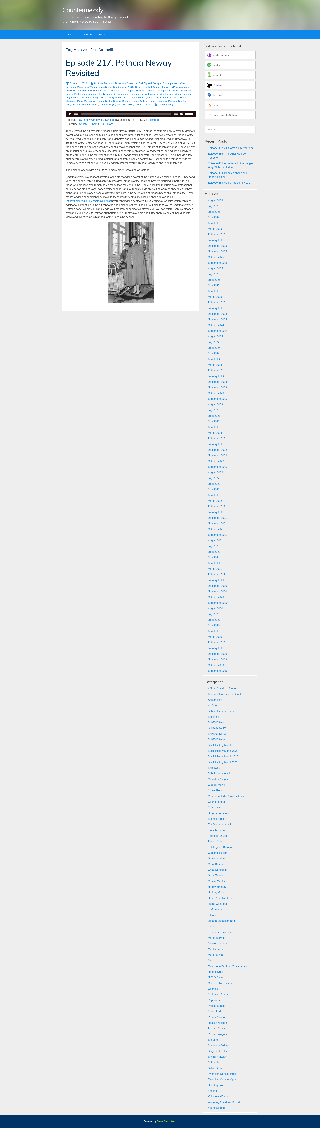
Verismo (213, 1090)
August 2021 (215, 540)
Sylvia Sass (215, 1068)
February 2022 (216, 506)
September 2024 (218, 330)
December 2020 (217, 585)
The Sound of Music (87, 104)
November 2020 (217, 591)
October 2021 (216, 529)
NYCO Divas (134, 87)
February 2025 (216, 302)
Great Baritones (217, 864)
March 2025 (215, 296)
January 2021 (216, 580)
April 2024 (214, 359)
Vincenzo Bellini (125, 104)
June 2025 (214, 279)
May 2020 (214, 625)
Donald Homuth (111, 90)
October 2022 (216, 461)
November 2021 (217, 523)
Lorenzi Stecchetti (82, 97)
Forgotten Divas (217, 835)
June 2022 (214, 483)
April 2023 (214, 427)
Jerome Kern (128, 94)
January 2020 (216, 648)
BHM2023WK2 (217, 728)
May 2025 (214, 285)
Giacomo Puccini (218, 852)
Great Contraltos (217, 869)
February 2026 (216, 234)
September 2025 (218, 262)
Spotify (83, 124)
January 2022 (216, 512)
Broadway (120, 83)
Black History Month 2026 (223, 762)
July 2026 (214, 206)
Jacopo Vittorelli (96, 94)
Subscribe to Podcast (95, 34)
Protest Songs (216, 1005)
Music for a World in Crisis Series (94, 87)
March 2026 (215, 228)
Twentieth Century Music (155, 87)
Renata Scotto (104, 101)
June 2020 (214, 619)
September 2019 (218, 670)
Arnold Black (72, 90)
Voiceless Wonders (219, 1096)
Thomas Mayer (107, 104)
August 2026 (215, 200)
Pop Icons (214, 1000)
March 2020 (215, 636)
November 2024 (217, 319)
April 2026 (214, 223)
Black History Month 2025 (223, 756)
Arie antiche (215, 699)
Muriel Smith (215, 954)
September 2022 (218, 466)
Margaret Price (216, 937)
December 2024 (217, 313)
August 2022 (215, 472)
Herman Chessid (182, 90)
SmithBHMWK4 (217, 1056)
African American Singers (223, 688)
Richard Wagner (217, 1034)
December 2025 (217, 245)
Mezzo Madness (217, 943)
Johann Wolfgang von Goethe (152, 94)
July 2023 (214, 410)
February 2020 (216, 642)
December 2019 (217, 653)
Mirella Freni (215, 949)
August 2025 (215, 268)
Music (211, 960)
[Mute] (182, 114)
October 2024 (216, 325)
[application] (131, 114)
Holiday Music (216, 892)
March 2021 (215, 568)
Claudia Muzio (216, 784)
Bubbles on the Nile (219, 773)
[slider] (189, 114)
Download (108, 119)
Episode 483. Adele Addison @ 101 (229, 182)
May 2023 (214, 421)
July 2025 (214, 274)
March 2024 (215, 364)
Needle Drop (120, 87)
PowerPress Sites (166, 1121)
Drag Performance (219, 813)
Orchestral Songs (218, 994)
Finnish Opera (216, 830)
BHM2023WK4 (217, 739)
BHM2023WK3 (217, 733)
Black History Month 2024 (223, 750)
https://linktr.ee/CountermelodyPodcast (89, 201)
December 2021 (217, 517)
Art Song (98, 83)
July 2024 (214, 342)
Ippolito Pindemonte (76, 94)
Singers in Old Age (219, 1045)
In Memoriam (215, 909)
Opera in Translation (220, 983)
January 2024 (216, 376)
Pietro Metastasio (86, 101)
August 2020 (215, 608)
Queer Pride (215, 1011)
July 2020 (214, 614)
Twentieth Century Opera (223, 1079)
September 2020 (218, 602)
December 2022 (217, 449)
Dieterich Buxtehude (91, 90)
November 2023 (217, 387)
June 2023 (214, 415)
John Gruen (175, 94)
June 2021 (214, 551)
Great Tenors (215, 875)
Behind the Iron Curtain (221, 711)
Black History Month (220, 745)
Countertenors (216, 801)
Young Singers (217, 1107)
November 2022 (217, 455)
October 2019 (216, 665)
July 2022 (214, 478)
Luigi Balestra (100, 97)
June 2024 (214, 347)
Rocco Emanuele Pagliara (163, 101)
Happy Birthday (217, 886)
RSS (102, 124)
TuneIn (93, 124)
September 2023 (218, 398)
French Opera (216, 841)
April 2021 (214, 563)
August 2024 (215, 336)
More (110, 124)
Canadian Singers (219, 779)
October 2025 (216, 257)
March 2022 (215, 500)
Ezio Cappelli (127, 90)
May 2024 (214, 353)
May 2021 (214, 557)
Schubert (213, 1039)
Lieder (212, 926)
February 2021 (216, 574)
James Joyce (113, 94)
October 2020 (216, 597)
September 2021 (218, 534)
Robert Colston (140, 101)
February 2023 (216, 438)
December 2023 (217, 381)
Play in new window (88, 119)
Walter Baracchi (142, 104)
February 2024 (216, 370)
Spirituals (213, 1062)
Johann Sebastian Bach (222, 920)
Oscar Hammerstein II (134, 97)
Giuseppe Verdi (171, 83)
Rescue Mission (217, 1022)
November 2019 (217, 659)
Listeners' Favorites (219, 932)
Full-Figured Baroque (150, 83)
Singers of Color (217, 1051)
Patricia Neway (170, 97)
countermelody (165, 104)
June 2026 (214, 211)
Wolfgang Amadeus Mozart (224, 1102)
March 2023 (215, 432)
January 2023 (216, 444)
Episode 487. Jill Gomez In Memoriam (230, 148)
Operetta (213, 988)
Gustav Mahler (216, 881)
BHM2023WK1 (217, 722)
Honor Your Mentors (220, 898)
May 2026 (214, 217)
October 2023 (216, 393)
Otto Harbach (155, 97)
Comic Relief (215, 790)
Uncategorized (216, 1085)
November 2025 (217, 251)
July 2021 (214, 546)
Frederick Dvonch (145, 90)
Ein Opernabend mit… (221, 824)
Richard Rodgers (122, 101)
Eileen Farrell (216, 818)
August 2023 (215, 404)
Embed (154, 119)
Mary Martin (115, 97)
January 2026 (216, 240)
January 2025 (216, 308)
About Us (71, 34)
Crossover (132, 83)
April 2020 (214, 631)
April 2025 (214, 291)
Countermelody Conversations (226, 796)
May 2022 (214, 489)
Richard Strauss (217, 1028)
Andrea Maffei (182, 87)
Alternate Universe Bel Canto (225, 694)
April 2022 (214, 495)
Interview (213, 915)
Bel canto (109, 83)
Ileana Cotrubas (217, 903)
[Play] (70, 114)
